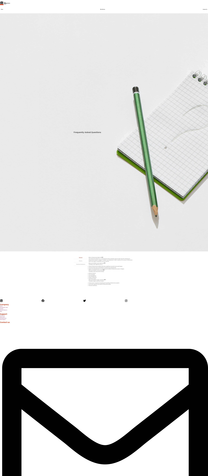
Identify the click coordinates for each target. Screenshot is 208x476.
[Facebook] (43, 300)
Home (2, 9)
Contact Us (205, 9)
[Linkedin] (1, 300)
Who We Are (102, 9)
